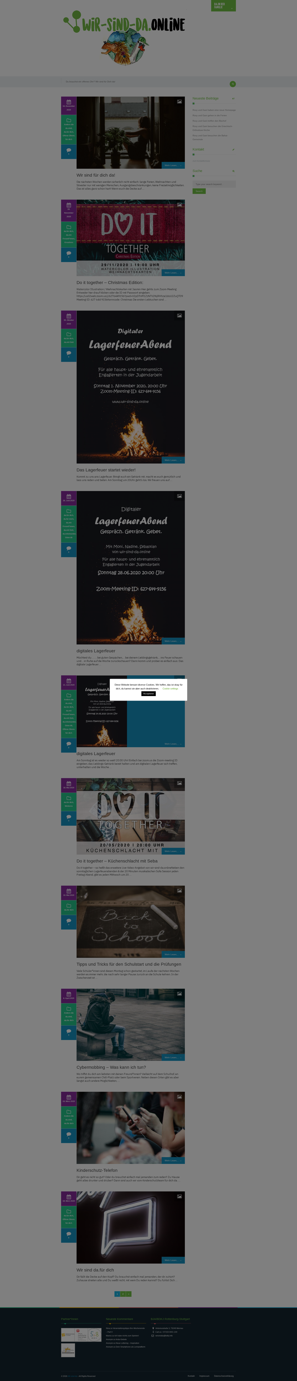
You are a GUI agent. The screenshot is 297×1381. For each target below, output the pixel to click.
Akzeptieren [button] (148, 694)
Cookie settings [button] (170, 688)
